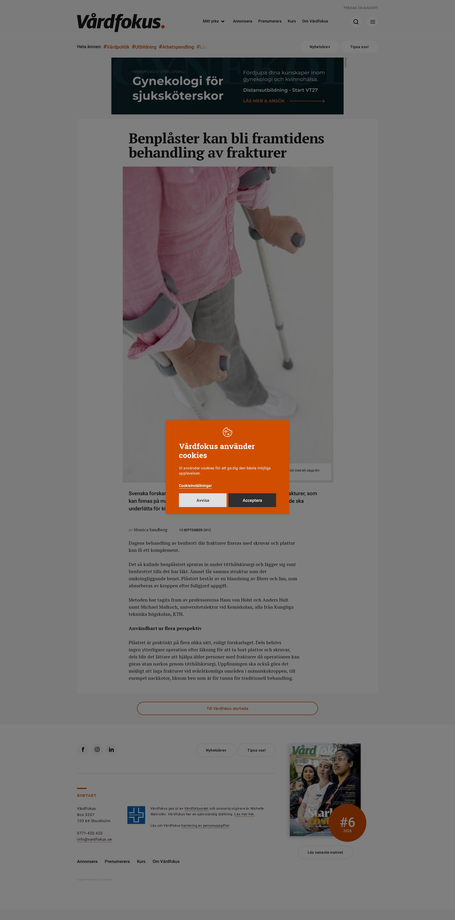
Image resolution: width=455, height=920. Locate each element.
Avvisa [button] (202, 500)
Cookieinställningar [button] (195, 485)
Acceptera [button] (252, 500)
